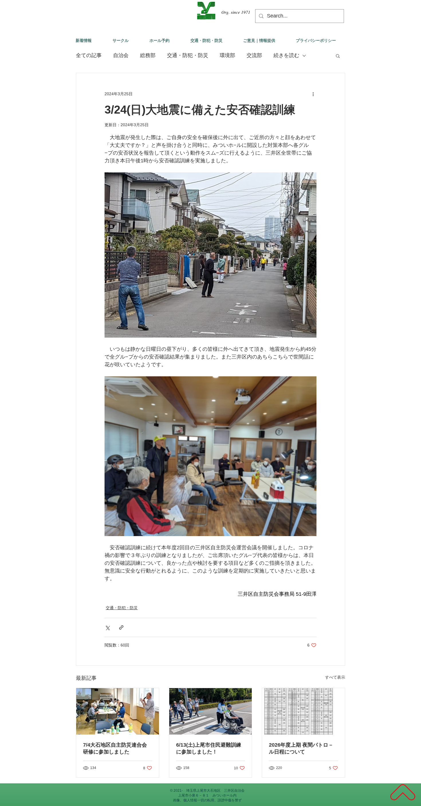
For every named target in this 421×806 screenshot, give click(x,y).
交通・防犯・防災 (187, 55)
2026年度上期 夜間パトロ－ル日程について (301, 748)
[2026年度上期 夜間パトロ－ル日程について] (303, 711)
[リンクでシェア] (121, 627)
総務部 (148, 55)
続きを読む (286, 55)
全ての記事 (89, 55)
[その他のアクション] (313, 93)
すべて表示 (335, 677)
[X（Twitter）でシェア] (107, 627)
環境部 (227, 55)
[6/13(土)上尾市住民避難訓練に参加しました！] (210, 711)
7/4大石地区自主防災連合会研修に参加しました (115, 748)
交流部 (254, 55)
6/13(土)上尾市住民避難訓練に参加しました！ (208, 748)
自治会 (121, 55)
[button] (338, 55)
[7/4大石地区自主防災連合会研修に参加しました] (117, 711)
